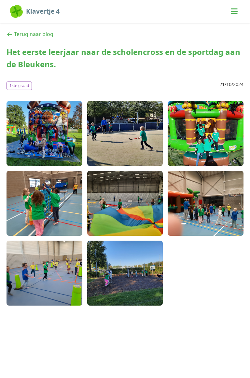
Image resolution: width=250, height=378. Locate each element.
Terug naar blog (33, 34)
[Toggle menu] (234, 11)
